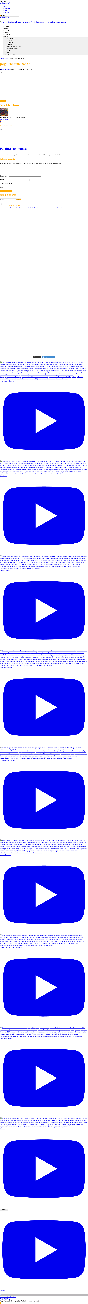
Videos (9, 44)
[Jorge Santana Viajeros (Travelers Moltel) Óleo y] (33, 301)
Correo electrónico (6, 183)
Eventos (6, 12)
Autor (5, 10)
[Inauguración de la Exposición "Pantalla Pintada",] (33, 335)
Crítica (9, 40)
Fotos (9, 50)
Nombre (3, 180)
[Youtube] (2, 3)
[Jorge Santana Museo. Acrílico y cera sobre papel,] (55, 328)
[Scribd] (9, 3)
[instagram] (6, 3)
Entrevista (11, 38)
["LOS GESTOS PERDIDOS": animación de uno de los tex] (55, 226)
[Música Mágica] (8, 3)
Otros (5, 36)
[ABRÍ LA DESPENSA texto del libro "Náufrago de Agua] (33, 225)
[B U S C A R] (1, 1)
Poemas (6, 30)
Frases (6, 32)
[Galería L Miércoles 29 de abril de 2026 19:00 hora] (10, 220)
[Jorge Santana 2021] (55, 271)
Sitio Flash (11, 54)
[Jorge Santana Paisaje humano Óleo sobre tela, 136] (55, 304)
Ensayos (6, 34)
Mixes (9, 52)
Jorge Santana (5, 69)
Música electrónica (14, 46)
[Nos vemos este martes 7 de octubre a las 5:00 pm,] (33, 247)
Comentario (4, 176)
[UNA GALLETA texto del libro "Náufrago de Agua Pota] (10, 254)
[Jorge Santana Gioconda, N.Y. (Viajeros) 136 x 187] (10, 302)
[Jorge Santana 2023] (33, 271)
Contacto (6, 8)
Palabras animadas (13, 148)
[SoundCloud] (4, 3)
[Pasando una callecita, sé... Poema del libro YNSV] (55, 255)
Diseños (10, 42)
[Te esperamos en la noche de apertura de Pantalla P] (10, 326)
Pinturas (6, 26)
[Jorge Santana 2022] (10, 271)
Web (1, 187)
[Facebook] (1, 3)
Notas (5, 28)
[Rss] (0, 3)
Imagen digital (12, 48)
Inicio (5, 7)
